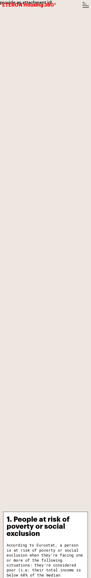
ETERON (29, 4)
